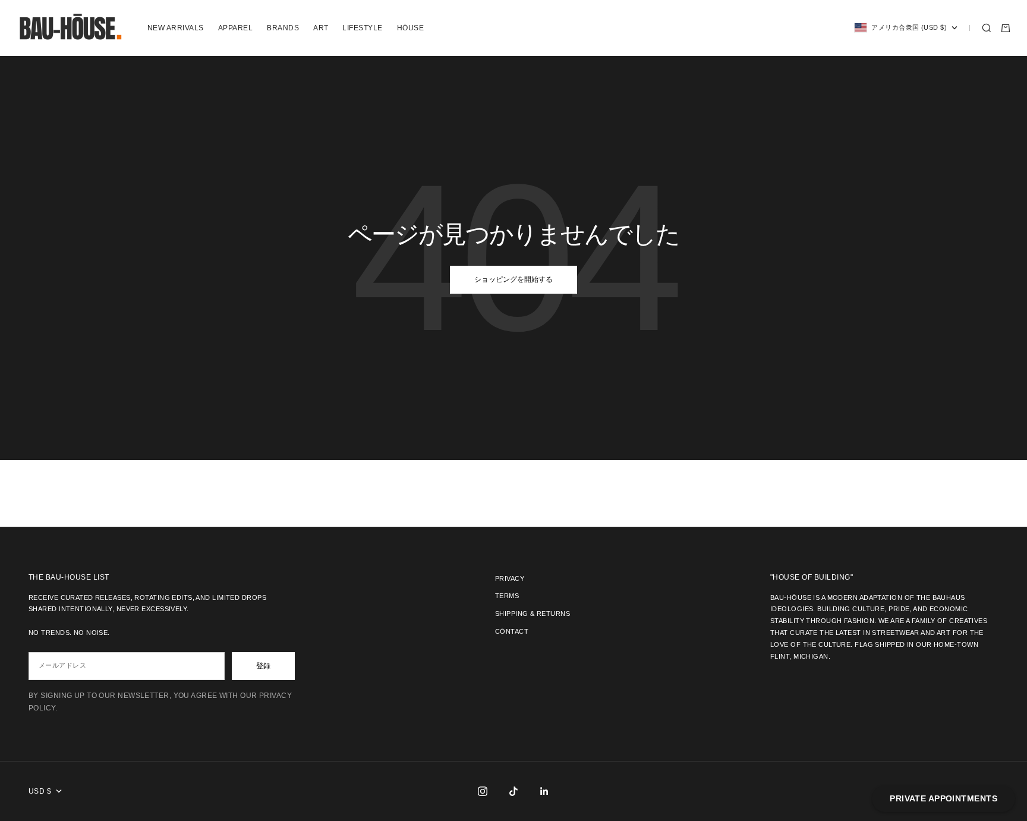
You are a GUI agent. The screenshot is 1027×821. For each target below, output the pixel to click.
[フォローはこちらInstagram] (483, 791)
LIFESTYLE (362, 28)
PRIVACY (509, 578)
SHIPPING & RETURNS (532, 613)
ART (320, 28)
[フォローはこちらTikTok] (513, 791)
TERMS (507, 595)
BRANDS (283, 28)
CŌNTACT (511, 631)
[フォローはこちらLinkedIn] (544, 791)
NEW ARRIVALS (175, 28)
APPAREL (235, 28)
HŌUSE (410, 28)
